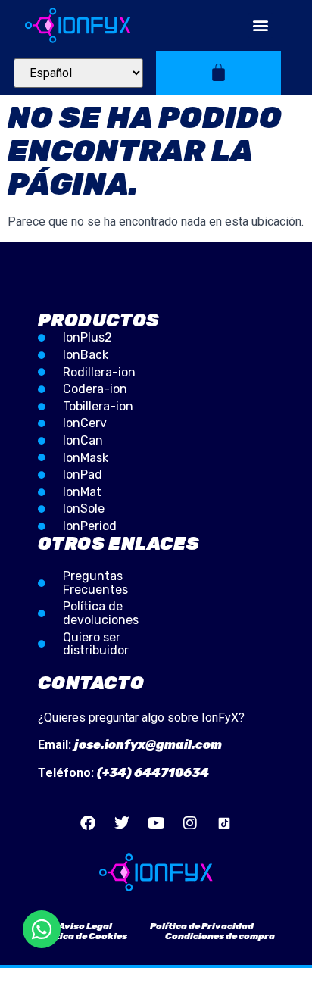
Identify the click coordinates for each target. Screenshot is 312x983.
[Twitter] (122, 823)
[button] (260, 25)
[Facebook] (88, 823)
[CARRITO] (218, 72)
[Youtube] (156, 823)
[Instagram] (190, 823)
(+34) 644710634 (153, 773)
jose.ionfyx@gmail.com (148, 745)
